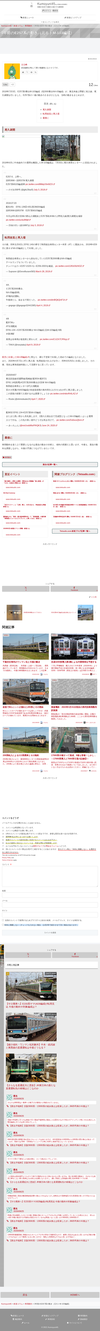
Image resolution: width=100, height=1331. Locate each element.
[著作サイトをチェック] (23, 72)
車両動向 (8, 457)
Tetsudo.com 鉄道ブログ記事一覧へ (75, 531)
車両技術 (51, 1319)
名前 (4, 891)
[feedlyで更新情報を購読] (31, 72)
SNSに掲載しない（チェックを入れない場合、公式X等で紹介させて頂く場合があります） (41, 925)
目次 (46, 103)
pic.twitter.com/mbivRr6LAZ (63, 394)
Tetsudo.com (86, 474)
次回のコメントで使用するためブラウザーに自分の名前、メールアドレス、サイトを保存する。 (44, 920)
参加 (56, 10)
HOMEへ (75, 1295)
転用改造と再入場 (51, 114)
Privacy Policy (6, 857)
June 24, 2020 (48, 425)
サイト (5, 910)
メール (5, 901)
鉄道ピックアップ (50, 1316)
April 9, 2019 (32, 345)
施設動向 (18, 1319)
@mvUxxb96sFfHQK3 (30, 425)
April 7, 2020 (37, 399)
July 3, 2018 (39, 190)
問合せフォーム (52, 846)
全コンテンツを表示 (51, 22)
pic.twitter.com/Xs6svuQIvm (69, 420)
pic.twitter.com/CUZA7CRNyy (53, 339)
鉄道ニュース (18, 1316)
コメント (7, 864)
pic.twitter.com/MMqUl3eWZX (39, 184)
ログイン (47, 10)
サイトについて (75, 1323)
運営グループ (38, 846)
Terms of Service (7, 860)
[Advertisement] (50, 46)
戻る (25, 1295)
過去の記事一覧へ (50, 464)
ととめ (24, 64)
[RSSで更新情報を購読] (35, 72)
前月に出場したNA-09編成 (14, 357)
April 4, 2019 (42, 305)
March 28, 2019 (43, 271)
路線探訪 (84, 1319)
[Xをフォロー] (27, 72)
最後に (46, 118)
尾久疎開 (47, 109)
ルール (26, 1323)
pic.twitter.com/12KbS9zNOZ (68, 266)
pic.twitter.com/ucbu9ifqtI (17, 220)
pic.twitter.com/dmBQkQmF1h (51, 300)
